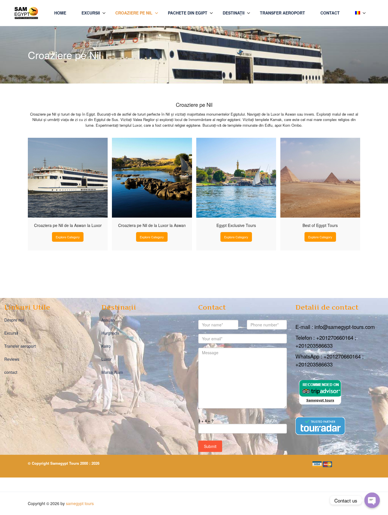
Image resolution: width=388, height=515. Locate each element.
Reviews (11, 359)
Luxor (106, 359)
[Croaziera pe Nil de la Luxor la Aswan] (152, 178)
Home (60, 13)
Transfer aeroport (282, 13)
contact (330, 13)
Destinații (234, 13)
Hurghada (110, 333)
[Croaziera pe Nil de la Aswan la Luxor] (68, 178)
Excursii (91, 13)
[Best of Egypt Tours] (320, 178)
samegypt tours (80, 503)
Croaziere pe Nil (134, 13)
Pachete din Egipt (187, 13)
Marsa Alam (112, 372)
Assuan (108, 320)
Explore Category (68, 237)
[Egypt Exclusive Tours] (236, 178)
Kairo (106, 346)
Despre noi (14, 320)
